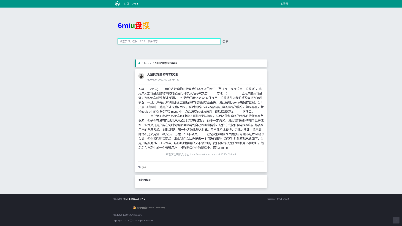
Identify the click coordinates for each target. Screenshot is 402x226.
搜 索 (225, 41)
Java (135, 3)
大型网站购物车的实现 (164, 63)
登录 (285, 3)
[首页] (139, 63)
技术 (144, 167)
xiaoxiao (152, 79)
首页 (126, 3)
